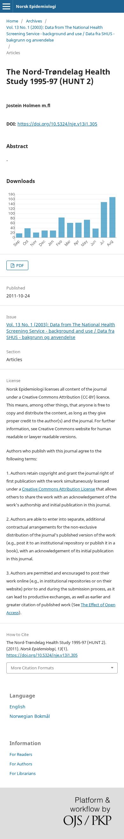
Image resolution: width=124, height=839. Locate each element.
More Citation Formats (32, 668)
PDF (19, 265)
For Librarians (23, 773)
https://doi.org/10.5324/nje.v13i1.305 (57, 124)
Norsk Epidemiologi (36, 6)
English (17, 707)
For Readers (21, 754)
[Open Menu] (6, 6)
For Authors (21, 764)
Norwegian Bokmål (30, 716)
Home (12, 21)
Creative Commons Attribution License (58, 489)
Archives (34, 21)
